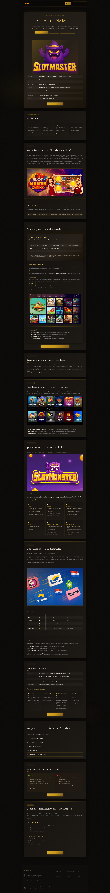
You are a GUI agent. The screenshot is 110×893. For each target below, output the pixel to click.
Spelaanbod (59, 35)
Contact (68, 876)
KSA (34, 880)
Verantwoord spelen (57, 3)
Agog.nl (26, 880)
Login (48, 35)
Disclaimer (58, 876)
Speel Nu (68, 3)
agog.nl (66, 848)
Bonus (37, 3)
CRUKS (31, 880)
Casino (33, 3)
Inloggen (42, 3)
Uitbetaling (48, 3)
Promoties (54, 35)
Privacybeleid (58, 871)
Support (67, 35)
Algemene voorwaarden (71, 871)
